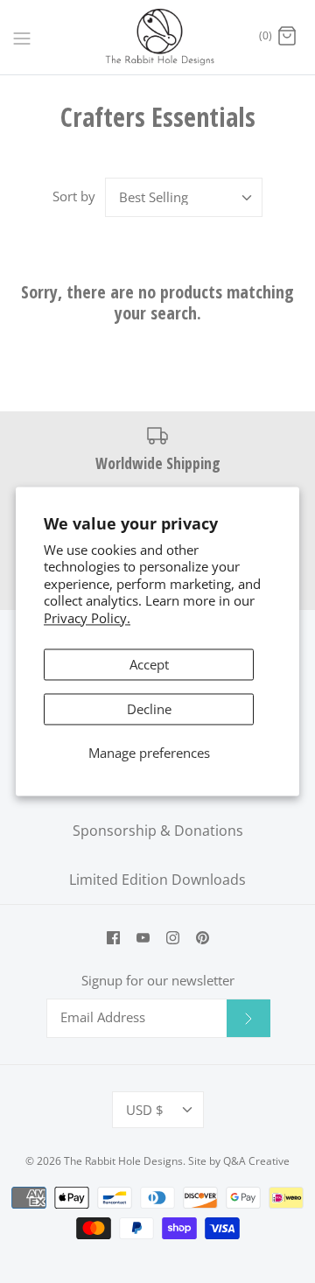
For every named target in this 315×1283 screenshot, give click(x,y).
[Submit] (248, 1017)
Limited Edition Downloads (157, 879)
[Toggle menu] (22, 37)
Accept (149, 665)
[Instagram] (172, 937)
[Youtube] (143, 937)
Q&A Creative (256, 1160)
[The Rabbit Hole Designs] (158, 37)
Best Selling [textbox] (153, 197)
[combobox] (183, 197)
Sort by (73, 196)
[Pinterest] (202, 937)
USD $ (145, 1109)
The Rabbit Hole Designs (123, 1160)
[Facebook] (113, 937)
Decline (149, 710)
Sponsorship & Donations (158, 830)
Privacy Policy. (87, 618)
